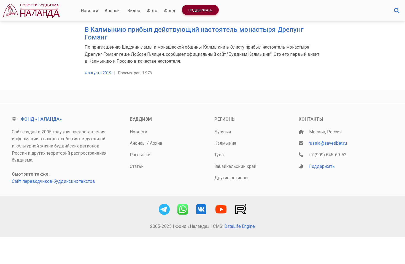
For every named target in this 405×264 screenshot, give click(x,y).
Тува (219, 154)
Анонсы (113, 10)
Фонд (169, 10)
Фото (152, 10)
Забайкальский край (235, 166)
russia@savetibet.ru (328, 143)
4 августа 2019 (98, 73)
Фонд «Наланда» (41, 119)
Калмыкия (225, 143)
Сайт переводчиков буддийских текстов (53, 181)
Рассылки (140, 154)
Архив (156, 143)
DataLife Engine (239, 226)
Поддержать (200, 10)
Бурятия (222, 131)
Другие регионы (231, 177)
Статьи (137, 166)
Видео (133, 10)
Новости (89, 10)
